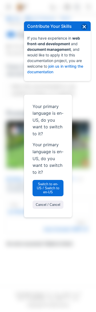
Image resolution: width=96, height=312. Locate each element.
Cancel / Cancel (48, 205)
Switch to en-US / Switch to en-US (48, 188)
